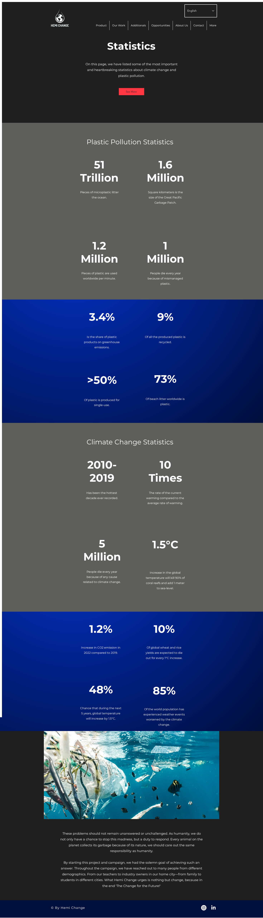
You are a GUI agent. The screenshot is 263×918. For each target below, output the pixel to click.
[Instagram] (203, 907)
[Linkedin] (213, 907)
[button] (213, 25)
